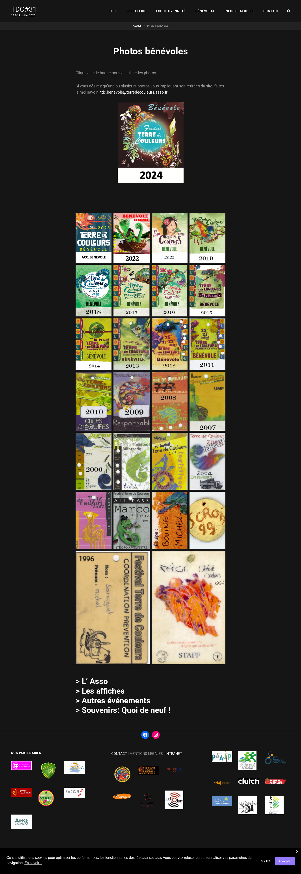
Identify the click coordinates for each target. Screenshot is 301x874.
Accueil (137, 25)
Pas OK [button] (265, 861)
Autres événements (116, 700)
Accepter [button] (285, 861)
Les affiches (103, 691)
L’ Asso (95, 681)
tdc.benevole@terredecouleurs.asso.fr (133, 92)
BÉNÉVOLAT (205, 11)
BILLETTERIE (135, 11)
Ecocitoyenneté (171, 11)
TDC (112, 11)
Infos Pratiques (239, 11)
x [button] (297, 851)
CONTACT (119, 754)
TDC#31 (24, 9)
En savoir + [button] (33, 863)
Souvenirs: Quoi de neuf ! (126, 710)
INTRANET (173, 754)
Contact (271, 11)
